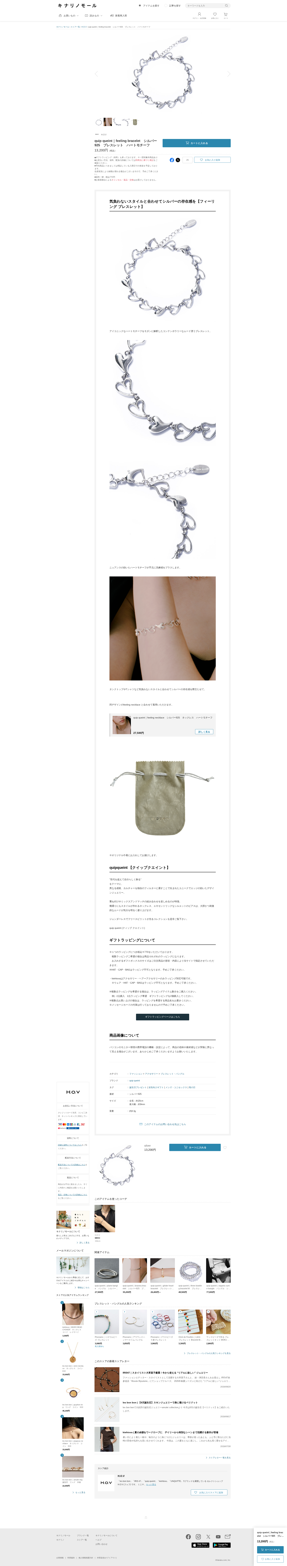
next (226, 74)
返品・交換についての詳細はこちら (72, 1195)
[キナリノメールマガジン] (228, 1536)
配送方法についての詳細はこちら (71, 1165)
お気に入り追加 (272, 1559)
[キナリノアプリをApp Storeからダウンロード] (200, 1547)
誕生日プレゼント (138, 1087)
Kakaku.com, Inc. (224, 1560)
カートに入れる (272, 1550)
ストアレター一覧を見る (220, 1458)
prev (99, 74)
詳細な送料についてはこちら (70, 1145)
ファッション (135, 1074)
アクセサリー (151, 1074)
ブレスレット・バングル (172, 1074)
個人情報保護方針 (86, 1558)
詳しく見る (85, 1243)
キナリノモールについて (106, 1535)
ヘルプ (98, 1540)
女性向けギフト (156, 1087)
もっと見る (80, 1492)
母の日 (192, 1087)
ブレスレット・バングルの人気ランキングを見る (209, 1353)
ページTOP (146, 1517)
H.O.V (84, 27)
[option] (163, 74)
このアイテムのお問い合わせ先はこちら (165, 1124)
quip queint (134, 1080)
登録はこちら (84, 1288)
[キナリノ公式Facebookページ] (188, 1536)
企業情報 (60, 1558)
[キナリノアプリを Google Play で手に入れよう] (222, 1547)
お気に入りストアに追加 (211, 1492)
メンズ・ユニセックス (176, 1087)
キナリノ (60, 1540)
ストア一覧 (75, 27)
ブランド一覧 (83, 1535)
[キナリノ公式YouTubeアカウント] (218, 1536)
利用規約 (71, 1558)
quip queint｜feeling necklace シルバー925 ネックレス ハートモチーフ (172, 717)
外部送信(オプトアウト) (107, 1558)
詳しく (204, 731)
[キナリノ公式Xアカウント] (208, 1536)
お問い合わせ (101, 1544)
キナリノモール (62, 27)
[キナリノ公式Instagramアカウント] (198, 1536)
